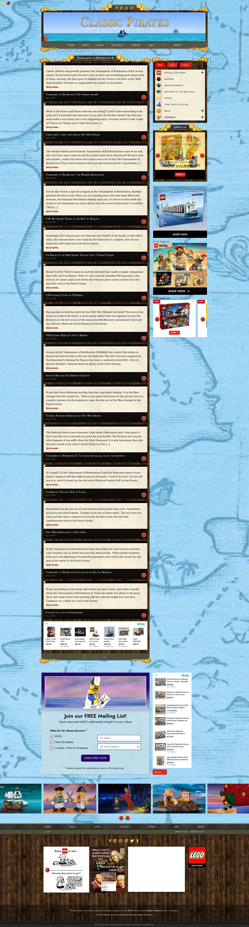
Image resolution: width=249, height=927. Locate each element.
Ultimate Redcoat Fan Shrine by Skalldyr (67, 375)
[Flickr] (127, 8)
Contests (169, 117)
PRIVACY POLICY (197, 832)
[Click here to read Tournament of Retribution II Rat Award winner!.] (144, 97)
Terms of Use (118, 768)
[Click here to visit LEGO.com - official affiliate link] (180, 151)
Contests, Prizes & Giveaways (71, 748)
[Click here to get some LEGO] (180, 212)
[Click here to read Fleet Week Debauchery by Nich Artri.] (144, 535)
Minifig (180, 162)
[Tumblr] (137, 840)
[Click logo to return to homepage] (124, 20)
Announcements (173, 85)
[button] (157, 155)
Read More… (53, 87)
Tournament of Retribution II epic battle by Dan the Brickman (79, 572)
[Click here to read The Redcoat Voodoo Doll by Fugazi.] (144, 495)
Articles (185, 65)
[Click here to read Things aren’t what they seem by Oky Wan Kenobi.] (144, 137)
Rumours (169, 79)
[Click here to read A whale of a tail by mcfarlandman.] (144, 615)
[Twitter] (132, 840)
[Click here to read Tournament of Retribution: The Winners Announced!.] (144, 178)
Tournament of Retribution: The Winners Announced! (75, 174)
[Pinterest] (132, 8)
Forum (151, 826)
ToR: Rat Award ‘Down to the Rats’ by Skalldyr (72, 218)
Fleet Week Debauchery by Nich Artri (66, 532)
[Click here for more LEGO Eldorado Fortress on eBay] (160, 772)
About (178, 45)
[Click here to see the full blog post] (95, 64)
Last (104, 656)
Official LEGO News (175, 72)
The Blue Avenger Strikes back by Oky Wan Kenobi (73, 415)
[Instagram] (121, 8)
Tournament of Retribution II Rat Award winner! (72, 94)
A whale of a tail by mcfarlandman (64, 612)
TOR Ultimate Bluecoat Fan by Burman (67, 335)
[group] (174, 318)
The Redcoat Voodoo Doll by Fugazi (66, 492)
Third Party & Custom (176, 104)
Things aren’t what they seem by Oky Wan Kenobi (73, 134)
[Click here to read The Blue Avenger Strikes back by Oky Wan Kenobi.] (144, 418)
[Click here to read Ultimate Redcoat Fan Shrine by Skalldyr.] (144, 378)
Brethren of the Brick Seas (179, 91)
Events (168, 98)
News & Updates (64, 742)
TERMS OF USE (181, 832)
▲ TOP (47, 832)
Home (70, 45)
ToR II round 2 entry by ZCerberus (64, 295)
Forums (136, 45)
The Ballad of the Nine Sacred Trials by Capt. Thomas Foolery (80, 255)
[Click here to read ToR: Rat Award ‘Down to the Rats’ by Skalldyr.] (144, 222)
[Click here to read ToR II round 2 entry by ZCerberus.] (144, 298)
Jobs (151, 45)
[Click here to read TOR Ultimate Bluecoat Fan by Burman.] (144, 338)
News (85, 45)
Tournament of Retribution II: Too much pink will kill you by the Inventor (85, 455)
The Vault (124, 826)
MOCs (100, 45)
